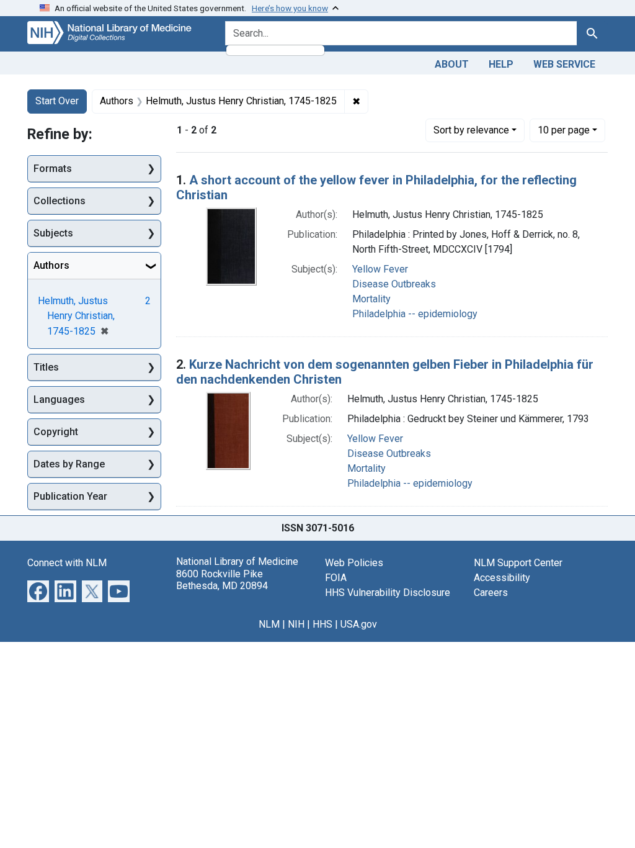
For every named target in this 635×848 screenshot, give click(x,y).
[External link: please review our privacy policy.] (38, 591)
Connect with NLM (67, 563)
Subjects (53, 233)
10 (564, 130)
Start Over (57, 101)
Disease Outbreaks (394, 284)
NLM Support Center (518, 563)
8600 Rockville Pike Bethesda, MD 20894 (222, 580)
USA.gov (358, 624)
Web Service (564, 64)
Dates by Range (69, 464)
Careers (491, 592)
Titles (46, 367)
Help (501, 64)
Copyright (55, 432)
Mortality (371, 299)
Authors (51, 265)
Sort (471, 130)
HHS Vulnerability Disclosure (387, 592)
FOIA (336, 578)
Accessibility (502, 578)
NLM (269, 624)
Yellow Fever (380, 269)
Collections (59, 201)
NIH (296, 624)
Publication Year (70, 496)
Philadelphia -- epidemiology (414, 314)
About (452, 64)
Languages (59, 399)
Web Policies (354, 563)
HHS (322, 624)
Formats (52, 168)
